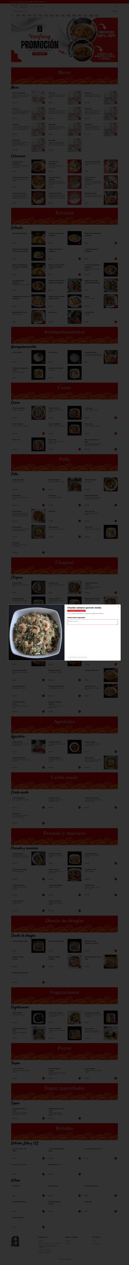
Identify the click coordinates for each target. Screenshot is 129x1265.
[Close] (118, 606)
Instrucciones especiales (76, 617)
